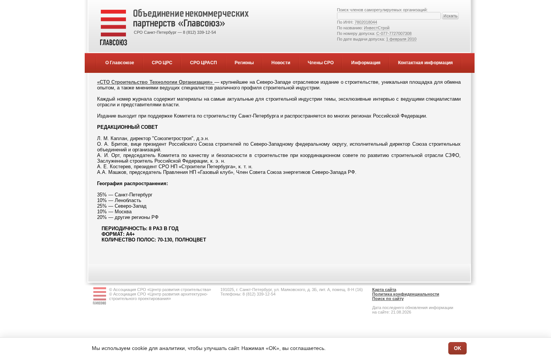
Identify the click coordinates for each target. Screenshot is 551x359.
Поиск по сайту (388, 298)
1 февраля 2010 (401, 39)
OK (457, 348)
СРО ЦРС (162, 62)
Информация (365, 62)
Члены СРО (321, 62)
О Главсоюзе (119, 62)
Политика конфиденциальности (405, 294)
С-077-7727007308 (394, 33)
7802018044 (366, 22)
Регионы (244, 62)
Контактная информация (425, 62)
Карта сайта (384, 289)
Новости (280, 62)
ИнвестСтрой (376, 28)
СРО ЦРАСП (203, 62)
